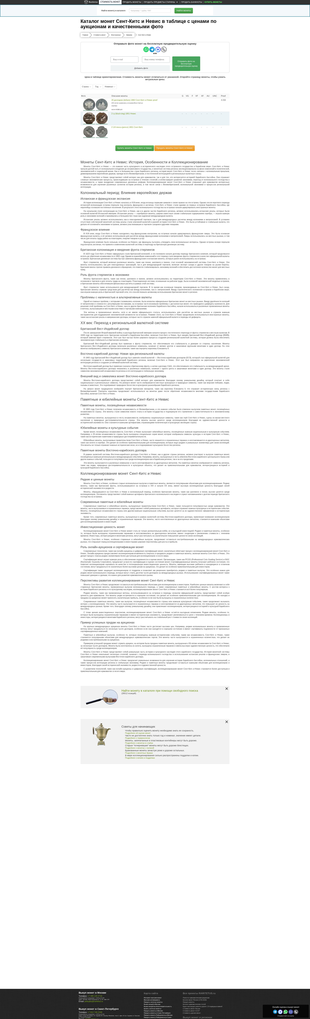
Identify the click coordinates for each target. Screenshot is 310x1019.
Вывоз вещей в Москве (152, 1004)
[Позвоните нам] (296, 1012)
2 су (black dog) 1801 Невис (123, 114)
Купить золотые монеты (152, 1009)
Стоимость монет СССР (191, 1011)
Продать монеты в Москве (153, 1011)
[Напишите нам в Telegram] (275, 1012)
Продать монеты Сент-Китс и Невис (174, 148)
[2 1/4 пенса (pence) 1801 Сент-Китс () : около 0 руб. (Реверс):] (102, 132)
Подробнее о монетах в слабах (139, 743)
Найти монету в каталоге (113, 11)
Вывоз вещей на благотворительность (158, 1006)
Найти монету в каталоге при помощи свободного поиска (159, 690)
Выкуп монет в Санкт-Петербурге (99, 1009)
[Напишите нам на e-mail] (290, 1012)
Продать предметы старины (159, 2)
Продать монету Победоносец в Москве (158, 1015)
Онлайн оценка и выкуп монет (285, 1007)
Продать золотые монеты (153, 1002)
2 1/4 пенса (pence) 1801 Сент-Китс (127, 127)
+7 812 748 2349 (95, 1012)
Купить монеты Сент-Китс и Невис (134, 148)
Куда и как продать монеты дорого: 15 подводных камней (202, 1006)
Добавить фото (141, 68)
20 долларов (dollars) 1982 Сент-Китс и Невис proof (134, 100)
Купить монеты (213, 2)
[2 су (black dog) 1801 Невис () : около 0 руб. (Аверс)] (89, 118)
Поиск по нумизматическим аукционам (196, 998)
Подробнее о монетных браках (139, 753)
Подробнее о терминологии (137, 738)
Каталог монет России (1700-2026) (195, 1000)
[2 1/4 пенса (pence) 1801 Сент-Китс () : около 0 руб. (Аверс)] (89, 132)
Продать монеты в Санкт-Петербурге (157, 1013)
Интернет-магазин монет (153, 998)
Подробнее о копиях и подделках (140, 758)
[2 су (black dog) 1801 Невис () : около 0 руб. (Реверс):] (102, 118)
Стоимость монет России (191, 1009)
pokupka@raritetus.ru (94, 1001)
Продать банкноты (191, 2)
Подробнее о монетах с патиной (139, 748)
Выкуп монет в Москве (92, 992)
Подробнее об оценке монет (138, 733)
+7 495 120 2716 (95, 996)
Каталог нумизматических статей (194, 1004)
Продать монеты (132, 2)
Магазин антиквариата (152, 1000)
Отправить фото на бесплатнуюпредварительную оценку (186, 63)
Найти (184, 10)
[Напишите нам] (280, 1012)
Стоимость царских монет (192, 1013)
